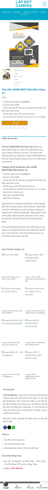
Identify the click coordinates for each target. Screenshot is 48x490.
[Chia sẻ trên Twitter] (12, 127)
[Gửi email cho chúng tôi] (9, 427)
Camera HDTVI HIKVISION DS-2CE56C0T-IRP (35, 344)
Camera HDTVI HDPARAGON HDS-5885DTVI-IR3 (32, 376)
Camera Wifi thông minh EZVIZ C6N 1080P (11, 278)
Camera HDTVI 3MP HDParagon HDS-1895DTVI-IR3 (35, 279)
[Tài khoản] (38, 4)
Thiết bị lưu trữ (30, 12)
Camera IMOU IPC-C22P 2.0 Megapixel (11, 375)
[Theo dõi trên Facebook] (5, 427)
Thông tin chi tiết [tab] (9, 138)
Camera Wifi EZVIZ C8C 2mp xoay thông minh (11, 344)
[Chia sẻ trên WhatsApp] (4, 127)
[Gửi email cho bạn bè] (16, 127)
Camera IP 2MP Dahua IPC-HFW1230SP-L (12, 312)
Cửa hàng (17, 12)
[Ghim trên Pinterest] (21, 127)
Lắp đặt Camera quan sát (23, 5)
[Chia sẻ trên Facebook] (8, 127)
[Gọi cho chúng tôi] (13, 427)
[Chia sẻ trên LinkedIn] (25, 127)
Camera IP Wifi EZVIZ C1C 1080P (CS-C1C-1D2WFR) (35, 312)
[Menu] (3, 4)
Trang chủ (6, 12)
